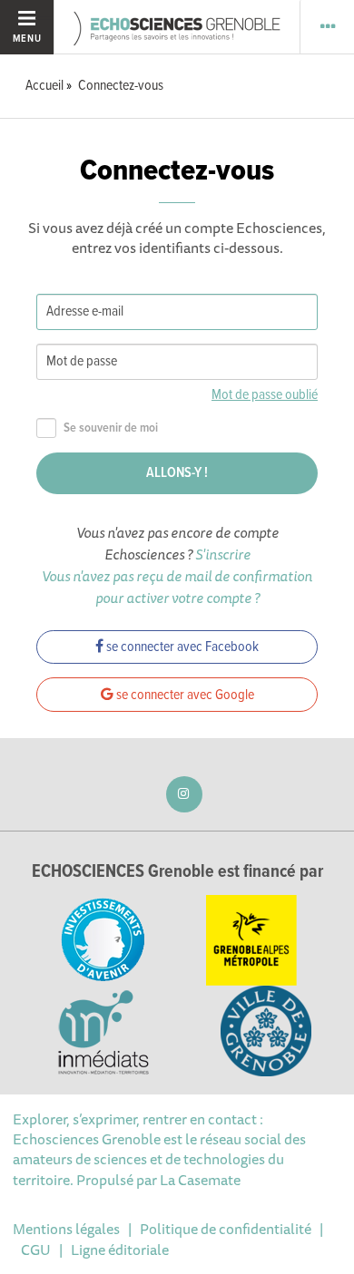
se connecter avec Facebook (181, 646)
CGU (36, 1249)
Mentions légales (66, 1228)
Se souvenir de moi (111, 428)
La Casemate (200, 1179)
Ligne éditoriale (120, 1249)
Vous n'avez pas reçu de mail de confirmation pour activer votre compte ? (177, 586)
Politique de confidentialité (225, 1228)
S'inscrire (223, 554)
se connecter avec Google (183, 695)
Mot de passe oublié (264, 394)
